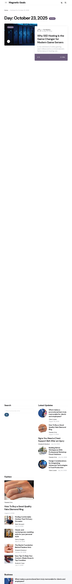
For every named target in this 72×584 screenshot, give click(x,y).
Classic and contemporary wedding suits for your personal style (24, 533)
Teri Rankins (46, 30)
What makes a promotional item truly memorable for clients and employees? (57, 413)
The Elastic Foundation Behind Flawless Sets (24, 546)
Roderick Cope (19, 563)
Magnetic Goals (17, 2)
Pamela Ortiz (53, 432)
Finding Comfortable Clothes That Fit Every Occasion (23, 519)
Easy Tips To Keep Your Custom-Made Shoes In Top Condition (24, 558)
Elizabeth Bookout (44, 444)
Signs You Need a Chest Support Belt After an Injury (51, 439)
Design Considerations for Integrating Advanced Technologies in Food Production (58, 464)
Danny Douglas (19, 539)
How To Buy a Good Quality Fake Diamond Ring (57, 427)
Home (6, 10)
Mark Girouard (19, 524)
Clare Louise (53, 419)
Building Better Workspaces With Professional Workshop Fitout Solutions (57, 451)
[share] (8, 41)
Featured (10, 27)
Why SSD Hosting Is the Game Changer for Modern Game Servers (50, 39)
